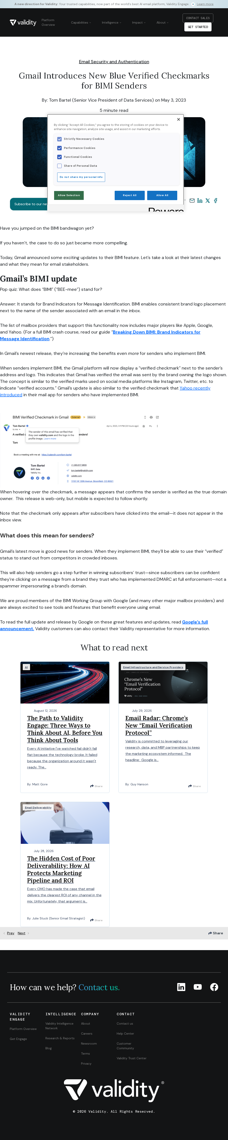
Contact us (125, 1023)
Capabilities (80, 22)
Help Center (125, 1033)
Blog (48, 1048)
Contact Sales (198, 18)
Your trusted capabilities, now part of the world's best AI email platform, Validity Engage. (114, 4)
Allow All (162, 195)
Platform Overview (48, 22)
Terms (85, 1054)
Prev (10, 933)
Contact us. (99, 987)
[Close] (178, 119)
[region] (115, 162)
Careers (86, 1033)
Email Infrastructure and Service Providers (153, 667)
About (162, 22)
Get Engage (18, 1039)
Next (21, 933)
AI (26, 667)
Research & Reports (60, 1038)
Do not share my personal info (81, 177)
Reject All (129, 195)
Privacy (86, 1064)
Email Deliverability (38, 807)
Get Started (198, 27)
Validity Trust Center (132, 1058)
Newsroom (89, 1043)
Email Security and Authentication (114, 61)
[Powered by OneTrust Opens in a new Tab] (165, 208)
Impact (138, 22)
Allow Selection (69, 195)
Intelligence (110, 22)
